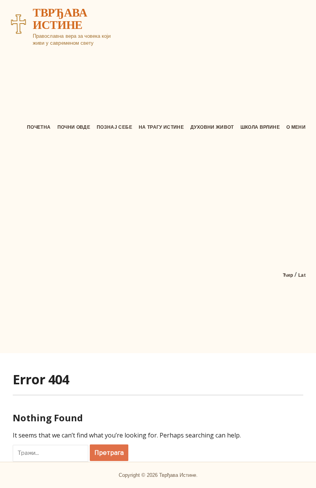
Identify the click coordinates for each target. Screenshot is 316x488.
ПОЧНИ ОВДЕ (74, 127)
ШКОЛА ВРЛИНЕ (260, 127)
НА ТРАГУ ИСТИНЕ (161, 127)
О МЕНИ (296, 127)
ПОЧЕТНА (38, 127)
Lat (302, 275)
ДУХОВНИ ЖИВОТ (212, 127)
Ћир (288, 275)
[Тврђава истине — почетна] (18, 24)
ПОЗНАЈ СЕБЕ (114, 127)
